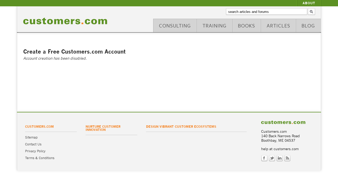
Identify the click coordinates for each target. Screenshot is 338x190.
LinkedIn (279, 158)
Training (215, 25)
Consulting (175, 25)
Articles (278, 25)
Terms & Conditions (39, 158)
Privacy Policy (35, 151)
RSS (287, 158)
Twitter (272, 158)
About (309, 3)
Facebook (264, 158)
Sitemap (31, 137)
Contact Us (33, 144)
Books (246, 25)
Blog (308, 25)
